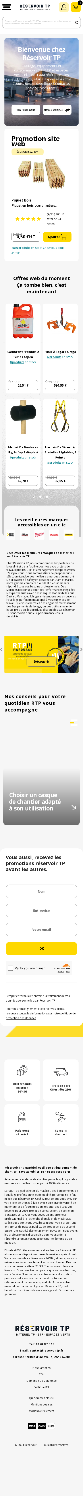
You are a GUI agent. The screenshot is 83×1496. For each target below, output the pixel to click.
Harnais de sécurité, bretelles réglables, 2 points (60, 452)
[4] (33, 219)
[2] (22, 219)
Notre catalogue (53, 109)
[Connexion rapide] (64, 7)
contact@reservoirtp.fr (46, 1350)
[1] (17, 219)
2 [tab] (40, 497)
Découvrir (41, 661)
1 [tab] (34, 497)
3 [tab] (47, 497)
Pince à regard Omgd (60, 352)
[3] (28, 219)
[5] (38, 219)
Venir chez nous (26, 109)
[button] (6, 7)
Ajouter (54, 237)
